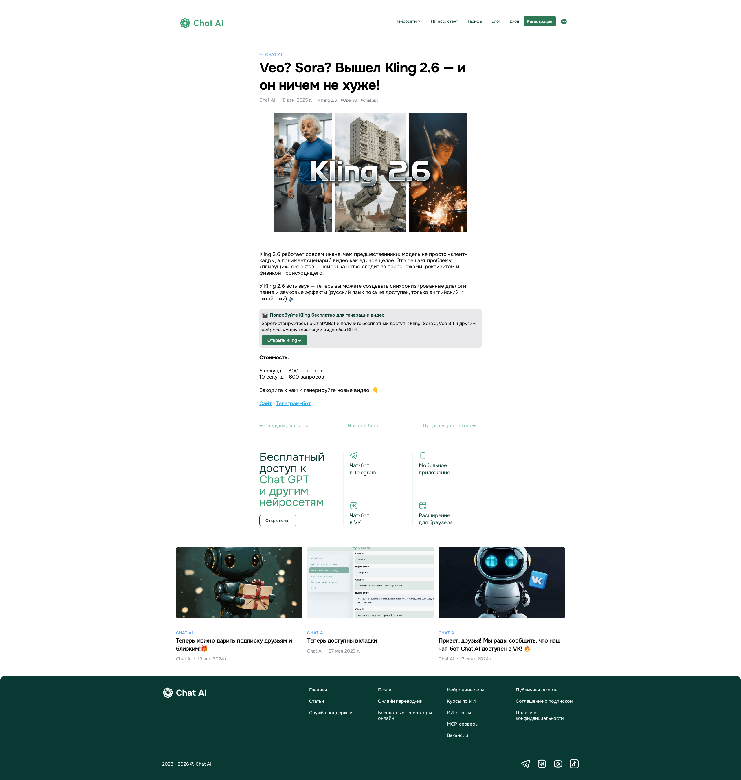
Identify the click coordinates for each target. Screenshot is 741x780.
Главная (318, 690)
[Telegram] (525, 763)
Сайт (265, 403)
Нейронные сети (465, 690)
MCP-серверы (462, 724)
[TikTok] (574, 763)
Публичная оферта (537, 690)
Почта (384, 690)
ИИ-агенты (459, 713)
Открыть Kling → (284, 340)
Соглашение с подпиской (544, 701)
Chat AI (274, 54)
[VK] (541, 763)
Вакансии (457, 735)
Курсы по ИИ (461, 701)
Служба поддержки (331, 713)
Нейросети (406, 21)
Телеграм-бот (293, 403)
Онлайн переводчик (400, 701)
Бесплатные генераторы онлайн (405, 715)
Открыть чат (277, 520)
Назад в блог (363, 425)
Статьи (316, 701)
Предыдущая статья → (449, 425)
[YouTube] (558, 763)
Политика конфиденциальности (540, 715)
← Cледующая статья (284, 425)
